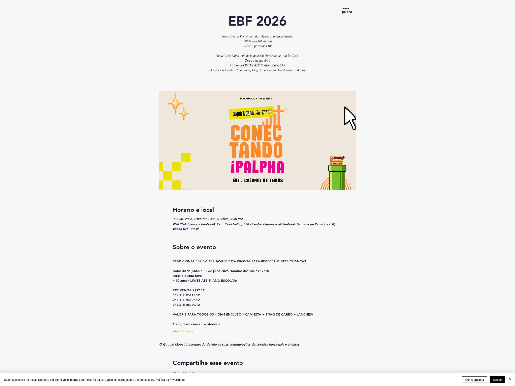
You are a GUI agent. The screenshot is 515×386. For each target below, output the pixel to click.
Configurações (474, 380)
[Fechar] (510, 379)
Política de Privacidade (170, 380)
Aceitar (497, 380)
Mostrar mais (183, 331)
